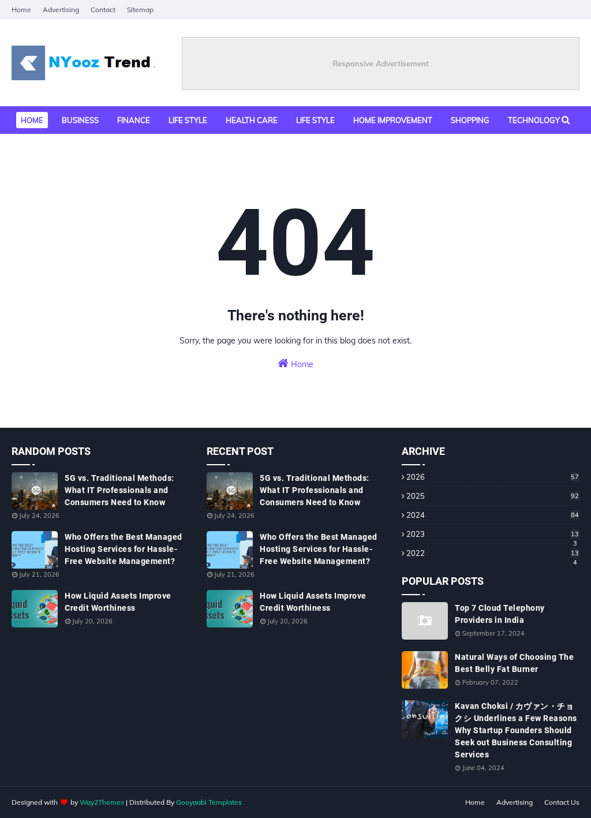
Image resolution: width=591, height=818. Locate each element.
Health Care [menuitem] (252, 120)
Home (21, 9)
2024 (492, 515)
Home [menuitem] (32, 120)
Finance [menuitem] (133, 120)
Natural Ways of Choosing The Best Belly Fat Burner (514, 663)
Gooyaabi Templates (209, 802)
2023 (492, 534)
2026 (492, 476)
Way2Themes (102, 802)
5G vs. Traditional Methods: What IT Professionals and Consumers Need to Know (119, 490)
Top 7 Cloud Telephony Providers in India (500, 614)
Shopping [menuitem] (470, 120)
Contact (103, 9)
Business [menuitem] (80, 120)
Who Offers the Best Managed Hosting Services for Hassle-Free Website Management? (123, 549)
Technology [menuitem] (534, 120)
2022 (492, 553)
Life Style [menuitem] (315, 120)
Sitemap (140, 9)
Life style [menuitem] (188, 120)
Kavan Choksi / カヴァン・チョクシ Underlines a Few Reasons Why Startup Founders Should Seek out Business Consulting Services (516, 730)
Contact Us (561, 802)
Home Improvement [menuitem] (392, 120)
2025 (492, 495)
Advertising (61, 9)
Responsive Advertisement (380, 63)
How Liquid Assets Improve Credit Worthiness (118, 601)
